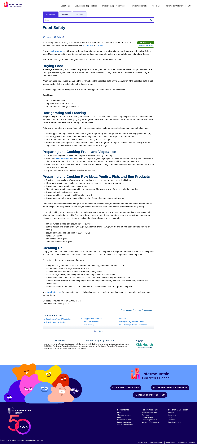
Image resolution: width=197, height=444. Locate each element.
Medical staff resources (150, 422)
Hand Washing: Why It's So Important (133, 325)
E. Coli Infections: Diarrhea (56, 322)
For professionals (139, 6)
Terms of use (170, 442)
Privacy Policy (143, 442)
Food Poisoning (88, 325)
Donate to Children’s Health (178, 6)
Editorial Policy (59, 341)
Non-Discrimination (156, 442)
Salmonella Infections (91, 322)
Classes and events (124, 415)
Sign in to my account (125, 424)
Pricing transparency (124, 422)
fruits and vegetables (63, 158)
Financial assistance (124, 420)
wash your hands (57, 51)
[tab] (148, 310)
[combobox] (96, 20)
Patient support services (113, 6)
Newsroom (172, 415)
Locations (65, 6)
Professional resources (150, 412)
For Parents (50, 14)
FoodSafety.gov (54, 292)
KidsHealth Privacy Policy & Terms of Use (100, 341)
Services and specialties (86, 6)
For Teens (79, 14)
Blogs (119, 412)
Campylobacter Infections (92, 318)
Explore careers (147, 417)
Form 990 (171, 417)
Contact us (172, 420)
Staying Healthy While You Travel (131, 322)
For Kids (65, 14)
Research (145, 415)
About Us (156, 6)
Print (59, 37)
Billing (119, 417)
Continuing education (149, 420)
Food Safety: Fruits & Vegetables (58, 319)
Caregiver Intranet (174, 422)
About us (171, 412)
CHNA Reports (182, 442)
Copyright (139, 341)
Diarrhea (122, 318)
